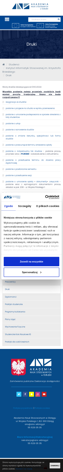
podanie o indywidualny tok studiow (24, 151)
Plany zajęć (10, 319)
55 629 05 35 (35, 443)
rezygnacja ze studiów (16, 102)
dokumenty (41, 181)
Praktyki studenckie (14, 304)
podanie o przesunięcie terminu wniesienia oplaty (29, 145)
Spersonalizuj (29, 272)
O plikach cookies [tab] (47, 206)
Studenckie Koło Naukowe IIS (18, 334)
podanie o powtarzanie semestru (21, 169)
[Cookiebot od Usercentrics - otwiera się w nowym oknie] (45, 197)
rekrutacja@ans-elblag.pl (34, 440)
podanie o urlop (13, 123)
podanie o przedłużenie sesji (19, 175)
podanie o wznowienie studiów (20, 129)
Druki (7, 289)
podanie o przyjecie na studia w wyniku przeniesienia (30, 108)
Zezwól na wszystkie (31, 261)
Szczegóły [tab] (24, 206)
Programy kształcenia (15, 311)
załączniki (54, 181)
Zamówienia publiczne (22, 381)
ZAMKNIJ (55, 465)
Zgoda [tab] (8, 206)
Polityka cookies (42, 408)
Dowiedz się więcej (24, 468)
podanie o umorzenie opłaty (19, 181)
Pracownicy (10, 282)
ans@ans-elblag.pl (35, 424)
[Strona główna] (3, 64)
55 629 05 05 (35, 427)
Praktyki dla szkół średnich (17, 342)
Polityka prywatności (23, 408)
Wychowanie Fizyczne (15, 327)
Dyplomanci (10, 297)
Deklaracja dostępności (47, 381)
